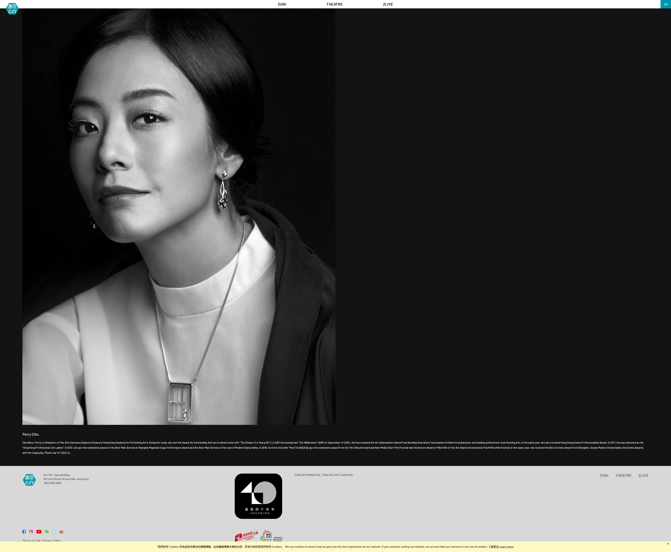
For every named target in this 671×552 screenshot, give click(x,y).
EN (666, 4)
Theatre (623, 475)
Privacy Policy (52, 540)
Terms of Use (31, 540)
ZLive (643, 475)
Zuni (604, 475)
